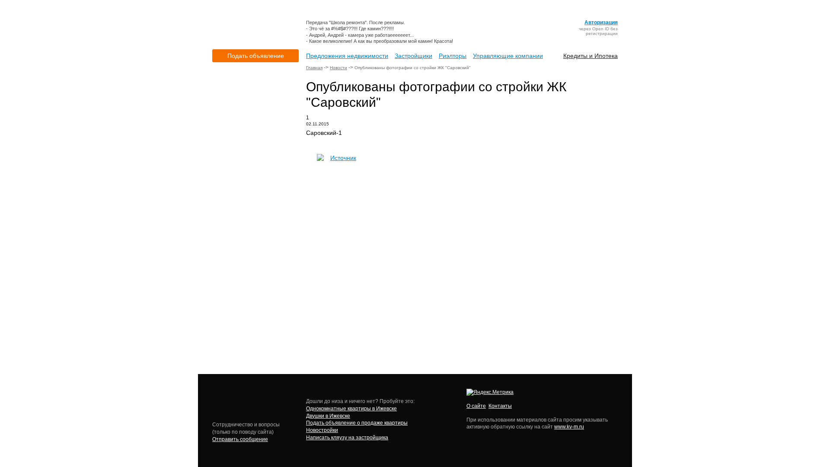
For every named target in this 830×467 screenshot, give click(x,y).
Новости (338, 67)
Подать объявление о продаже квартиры (357, 423)
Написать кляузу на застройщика (347, 438)
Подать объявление (255, 55)
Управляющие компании (508, 55)
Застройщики (413, 55)
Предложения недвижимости (347, 55)
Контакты (500, 406)
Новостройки (322, 430)
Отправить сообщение (240, 439)
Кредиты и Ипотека (590, 55)
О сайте (476, 406)
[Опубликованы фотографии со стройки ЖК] (320, 159)
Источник (343, 157)
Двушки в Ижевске (328, 416)
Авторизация (601, 22)
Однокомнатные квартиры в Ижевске (351, 409)
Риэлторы (452, 55)
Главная (314, 67)
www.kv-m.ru (569, 427)
